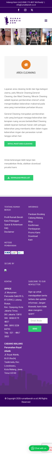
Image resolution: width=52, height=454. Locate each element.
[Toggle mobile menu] (46, 20)
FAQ (6, 228)
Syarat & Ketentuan (13, 224)
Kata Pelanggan (11, 221)
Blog (30, 221)
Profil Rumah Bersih (13, 217)
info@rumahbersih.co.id (26, 5)
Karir (30, 239)
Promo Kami (34, 232)
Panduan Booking (36, 214)
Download (33, 236)
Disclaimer (9, 232)
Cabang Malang (35, 218)
